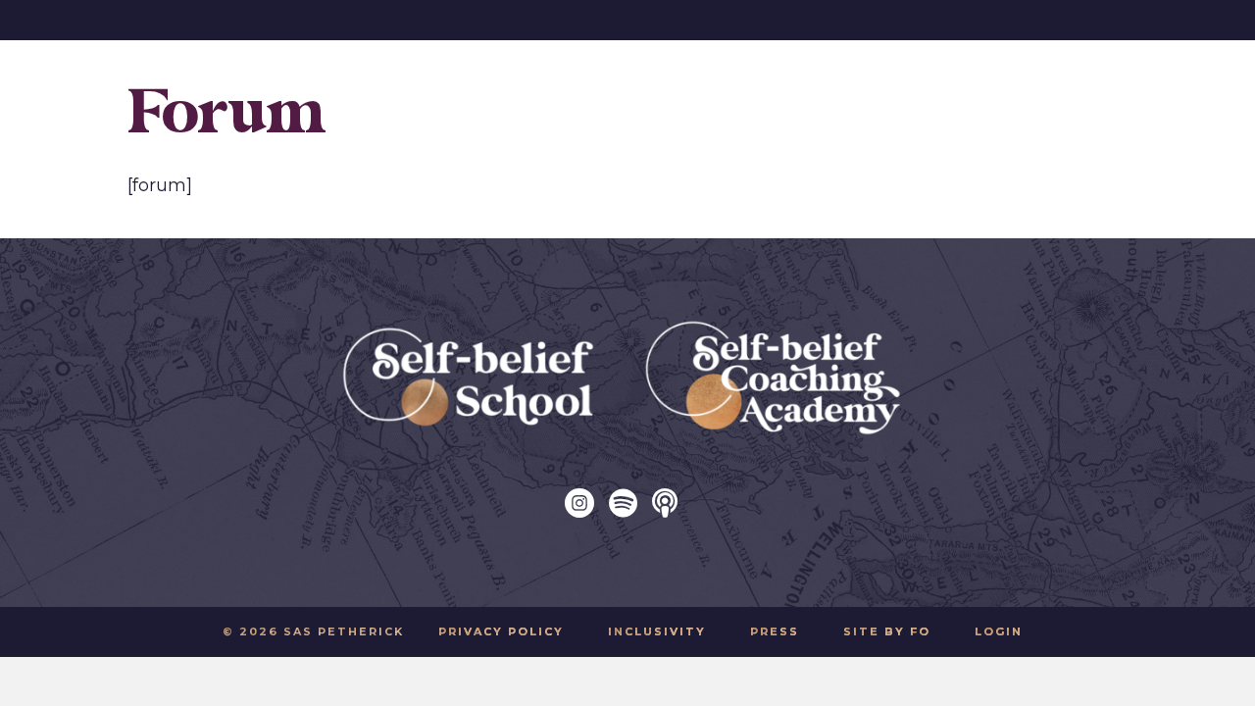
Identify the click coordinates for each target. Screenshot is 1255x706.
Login (999, 631)
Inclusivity (657, 631)
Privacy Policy (501, 631)
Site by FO (886, 631)
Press (774, 631)
